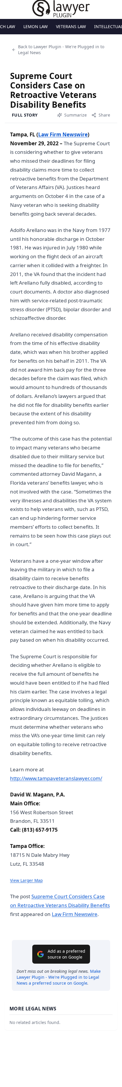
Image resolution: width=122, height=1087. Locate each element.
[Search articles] (8, 8)
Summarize (75, 115)
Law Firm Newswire (63, 134)
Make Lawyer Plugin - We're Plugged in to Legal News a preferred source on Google (59, 977)
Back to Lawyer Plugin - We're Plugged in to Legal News (61, 49)
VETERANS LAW (71, 26)
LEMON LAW (35, 26)
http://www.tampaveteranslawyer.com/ (56, 778)
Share (104, 115)
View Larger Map (26, 880)
